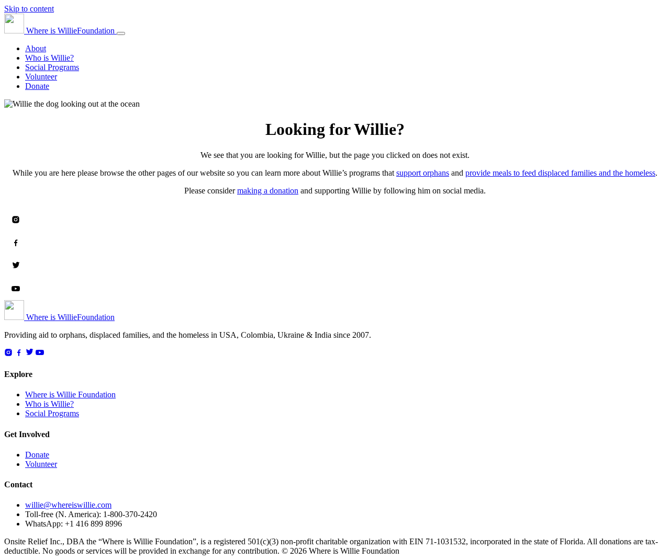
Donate (37, 86)
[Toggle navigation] (121, 33)
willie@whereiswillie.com (68, 504)
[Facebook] (15, 242)
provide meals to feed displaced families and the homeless (560, 172)
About (35, 48)
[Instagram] (15, 219)
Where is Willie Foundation (70, 394)
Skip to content (29, 8)
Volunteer (41, 76)
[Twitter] (15, 265)
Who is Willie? (49, 57)
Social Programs (52, 67)
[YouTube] (15, 288)
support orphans (422, 172)
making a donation (267, 190)
